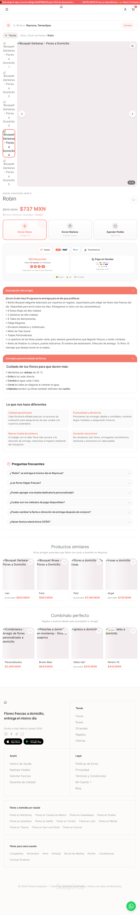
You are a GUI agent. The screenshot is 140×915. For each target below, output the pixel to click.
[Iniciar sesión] (125, 9)
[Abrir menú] (6, 9)
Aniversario (33, 853)
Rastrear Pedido (20, 770)
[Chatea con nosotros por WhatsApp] (131, 906)
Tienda (12, 35)
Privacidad (82, 770)
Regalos (81, 734)
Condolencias (106, 853)
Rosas (79, 722)
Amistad (56, 853)
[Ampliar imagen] (132, 46)
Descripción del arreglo (19, 290)
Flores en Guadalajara (82, 814)
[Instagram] (6, 734)
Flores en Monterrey (21, 814)
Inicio (23, 35)
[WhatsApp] (22, 734)
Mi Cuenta (82, 782)
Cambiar (128, 25)
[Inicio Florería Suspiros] (70, 9)
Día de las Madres (74, 853)
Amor (45, 853)
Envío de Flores (36, 35)
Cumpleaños (16, 853)
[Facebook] (11, 734)
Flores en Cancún (72, 827)
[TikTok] (16, 734)
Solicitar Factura (20, 776)
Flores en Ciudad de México (50, 814)
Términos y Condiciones (90, 776)
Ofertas (80, 740)
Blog (78, 788)
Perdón (92, 853)
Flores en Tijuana (19, 827)
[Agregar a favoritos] (133, 200)
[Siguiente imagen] (132, 114)
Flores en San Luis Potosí (46, 827)
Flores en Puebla (106, 814)
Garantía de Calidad (23, 782)
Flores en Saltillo (44, 821)
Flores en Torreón (66, 821)
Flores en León (87, 821)
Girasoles (82, 728)
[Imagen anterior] (21, 114)
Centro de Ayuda (20, 763)
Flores (79, 716)
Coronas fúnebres (20, 859)
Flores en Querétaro (21, 821)
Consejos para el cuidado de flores (26, 358)
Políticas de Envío (86, 763)
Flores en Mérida (108, 821)
